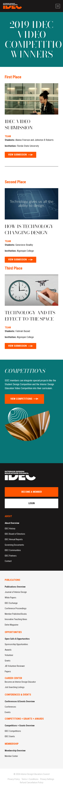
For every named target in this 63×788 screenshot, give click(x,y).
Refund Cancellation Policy (31, 782)
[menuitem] (31, 542)
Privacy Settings (47, 779)
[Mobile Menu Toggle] (58, 6)
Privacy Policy (14, 779)
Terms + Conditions (30, 779)
